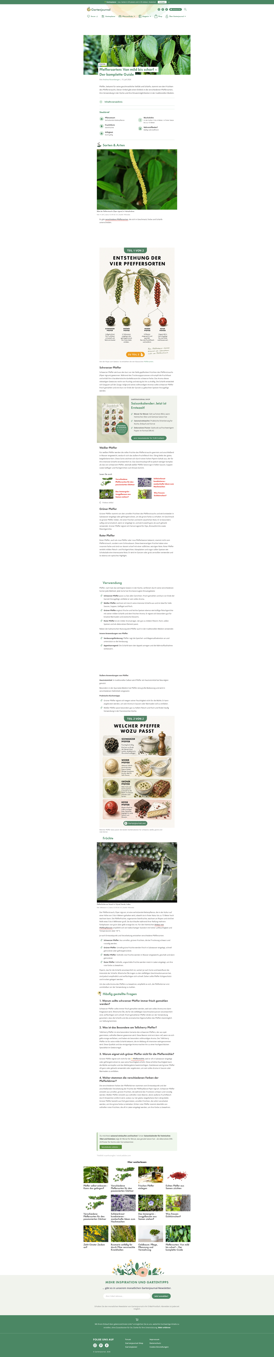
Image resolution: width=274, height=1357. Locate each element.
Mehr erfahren (164, 1327)
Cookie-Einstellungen (159, 1347)
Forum (93, 16)
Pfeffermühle (138, 1059)
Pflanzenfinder (127, 16)
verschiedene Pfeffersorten (116, 219)
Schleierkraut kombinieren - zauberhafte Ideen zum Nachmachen (123, 1217)
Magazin (145, 16)
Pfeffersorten (148, 362)
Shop (160, 16)
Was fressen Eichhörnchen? (173, 1215)
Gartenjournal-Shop (134, 1343)
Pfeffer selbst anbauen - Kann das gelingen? (95, 1187)
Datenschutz (155, 1343)
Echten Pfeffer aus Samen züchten (175, 1187)
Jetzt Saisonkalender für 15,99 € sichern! (149, 438)
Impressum (154, 1339)
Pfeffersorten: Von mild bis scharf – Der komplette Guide (177, 1247)
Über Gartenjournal (176, 16)
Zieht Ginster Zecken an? (94, 1246)
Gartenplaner (110, 16)
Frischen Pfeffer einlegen (146, 1187)
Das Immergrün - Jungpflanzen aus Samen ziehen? (123, 494)
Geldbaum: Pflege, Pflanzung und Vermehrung (148, 1247)
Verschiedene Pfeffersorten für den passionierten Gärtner (125, 482)
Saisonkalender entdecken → (111, 1147)
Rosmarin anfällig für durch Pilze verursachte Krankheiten (123, 1247)
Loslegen (162, 2)
